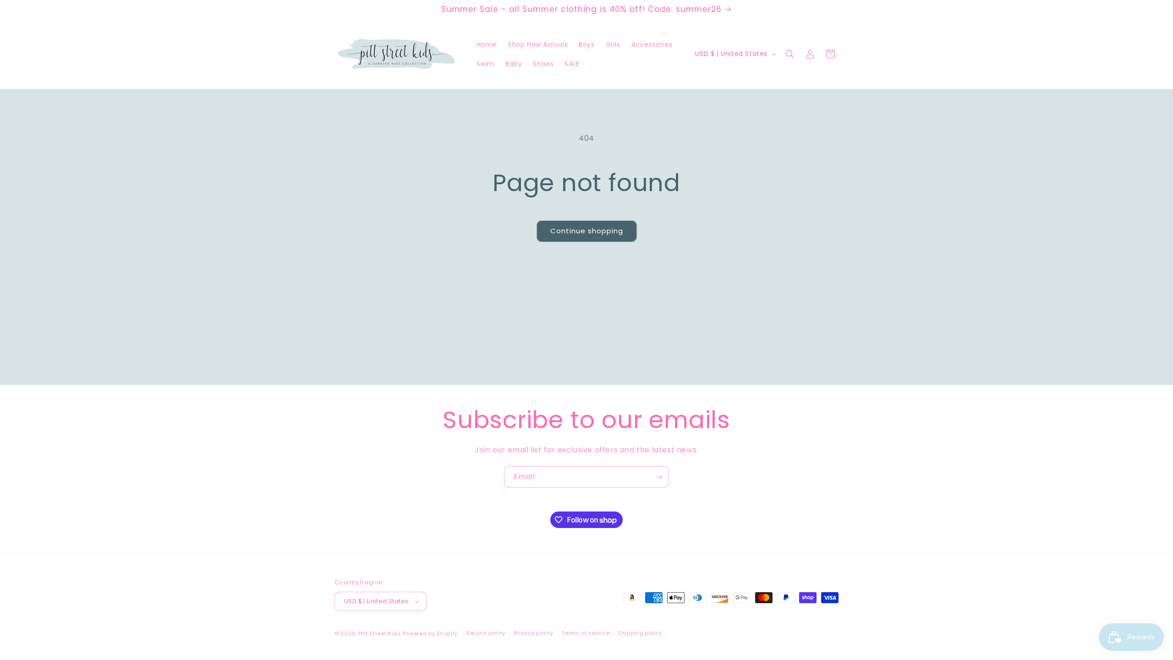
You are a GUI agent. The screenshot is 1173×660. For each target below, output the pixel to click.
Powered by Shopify (430, 633)
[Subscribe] (658, 477)
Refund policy (485, 633)
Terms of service (585, 633)
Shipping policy (640, 633)
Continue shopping (586, 231)
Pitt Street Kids (380, 633)
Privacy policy (534, 633)
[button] (790, 54)
